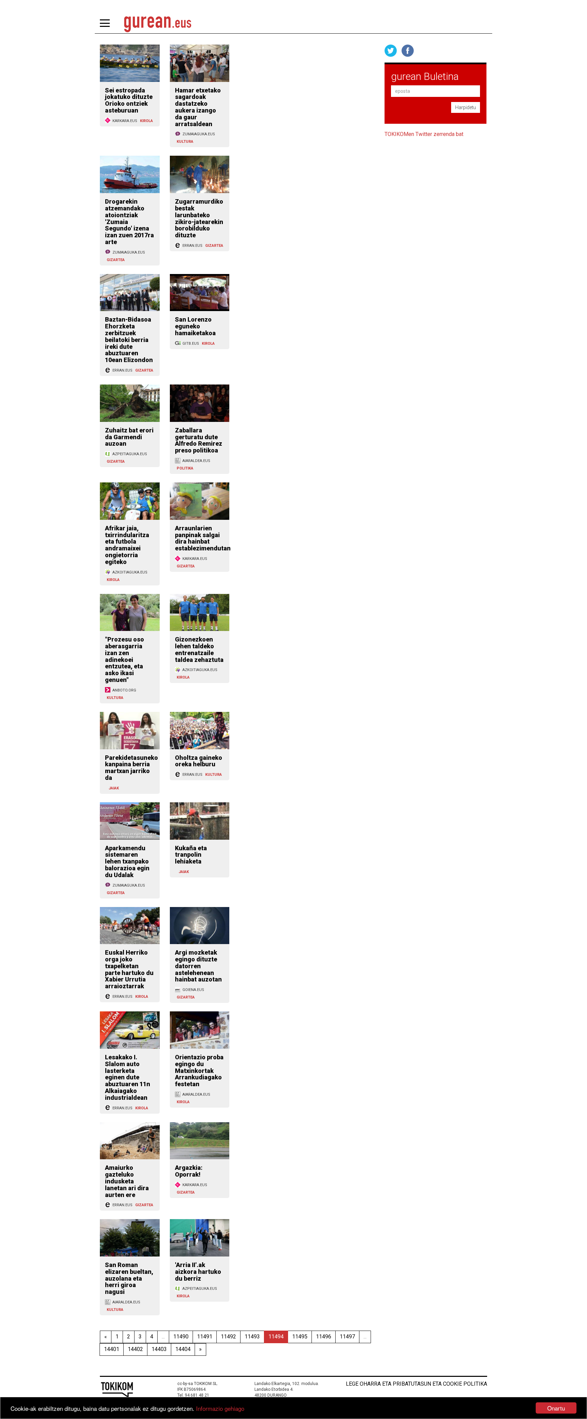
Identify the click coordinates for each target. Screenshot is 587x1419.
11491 (204, 1336)
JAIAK (114, 788)
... (163, 1336)
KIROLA (146, 121)
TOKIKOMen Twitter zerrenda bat (424, 134)
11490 (181, 1336)
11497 (347, 1336)
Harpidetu (465, 107)
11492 (228, 1336)
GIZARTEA (116, 260)
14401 (111, 1349)
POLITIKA (185, 468)
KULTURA (185, 141)
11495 (299, 1336)
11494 (276, 1336)
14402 (135, 1349)
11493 (252, 1336)
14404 (183, 1349)
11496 (323, 1336)
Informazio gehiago (220, 1408)
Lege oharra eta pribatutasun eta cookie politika (416, 1384)
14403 (159, 1349)
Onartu (556, 1408)
